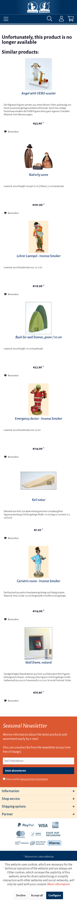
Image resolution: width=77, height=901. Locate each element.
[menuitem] (5, 19)
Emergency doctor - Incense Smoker (38, 418)
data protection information (34, 779)
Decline (21, 895)
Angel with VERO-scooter (38, 93)
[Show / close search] (50, 19)
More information (58, 884)
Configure (54, 895)
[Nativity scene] (38, 155)
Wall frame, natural (38, 662)
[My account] (59, 19)
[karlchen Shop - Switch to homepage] (38, 7)
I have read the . (27, 779)
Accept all (37, 895)
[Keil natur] (38, 481)
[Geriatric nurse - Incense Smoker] (38, 562)
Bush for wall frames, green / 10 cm (38, 337)
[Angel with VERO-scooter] (38, 74)
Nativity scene (38, 175)
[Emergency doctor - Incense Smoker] (38, 399)
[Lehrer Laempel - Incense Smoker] (38, 237)
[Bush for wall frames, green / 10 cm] (38, 318)
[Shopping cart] (67, 19)
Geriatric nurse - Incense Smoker (38, 581)
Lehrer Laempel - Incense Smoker (39, 256)
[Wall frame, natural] (38, 643)
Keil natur (38, 500)
